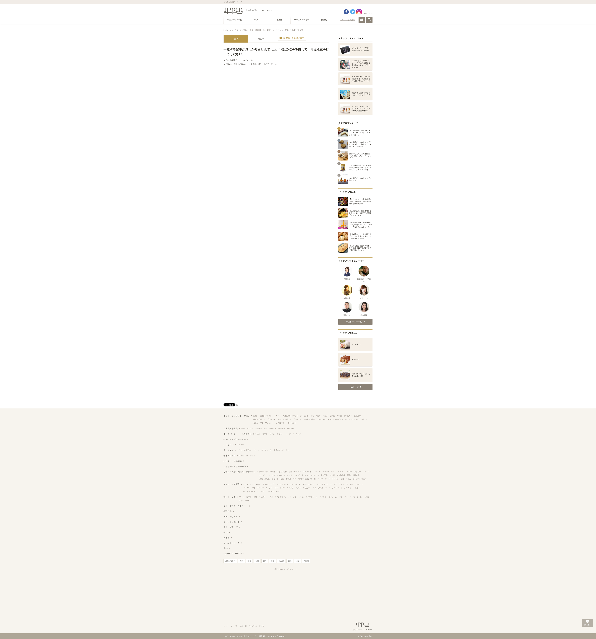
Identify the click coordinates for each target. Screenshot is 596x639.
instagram (359, 11)
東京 (241, 561)
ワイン (241, 497)
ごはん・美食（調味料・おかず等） (240, 472)
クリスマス (229, 450)
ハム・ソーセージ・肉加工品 (316, 475)
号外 (226, 548)
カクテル (323, 497)
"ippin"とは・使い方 (256, 626)
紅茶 (367, 497)
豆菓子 (357, 488)
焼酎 (255, 497)
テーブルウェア (231, 516)
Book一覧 (243, 626)
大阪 (297, 561)
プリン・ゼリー (308, 484)
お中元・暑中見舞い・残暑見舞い (349, 416)
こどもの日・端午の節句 (235, 466)
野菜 (349, 475)
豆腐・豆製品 (264, 479)
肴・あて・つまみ (360, 479)
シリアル (317, 472)
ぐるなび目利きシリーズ (246, 636)
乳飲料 (247, 500)
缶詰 (282, 479)
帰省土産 (272, 428)
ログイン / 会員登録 (347, 20)
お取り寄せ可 (230, 561)
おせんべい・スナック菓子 (313, 488)
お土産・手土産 (231, 428)
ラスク (341, 484)
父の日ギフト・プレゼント (286, 423)
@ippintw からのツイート (285, 569)
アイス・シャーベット (333, 488)
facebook (346, 11)
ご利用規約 (261, 636)
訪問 (243, 428)
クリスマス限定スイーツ (246, 450)
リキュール (332, 497)
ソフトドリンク (345, 497)
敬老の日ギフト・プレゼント (264, 419)
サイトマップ (272, 636)
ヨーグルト (307, 472)
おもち (252, 455)
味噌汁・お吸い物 (305, 479)
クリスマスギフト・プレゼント (289, 419)
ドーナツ (246, 488)
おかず (297, 475)
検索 (369, 20)
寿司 (294, 479)
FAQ (281, 636)
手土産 (257, 434)
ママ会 (265, 434)
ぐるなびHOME (229, 636)
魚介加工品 (341, 475)
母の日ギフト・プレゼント (263, 423)
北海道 (281, 561)
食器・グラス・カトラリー (236, 506)
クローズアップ (231, 527)
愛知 (272, 561)
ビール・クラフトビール (308, 497)
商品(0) (261, 39)
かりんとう (348, 488)
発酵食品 (356, 475)
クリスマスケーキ (265, 450)
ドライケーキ (280, 488)
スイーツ (240, 445)
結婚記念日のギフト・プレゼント (296, 416)
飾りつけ (280, 434)
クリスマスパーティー (282, 450)
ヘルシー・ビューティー (235, 439)
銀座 (289, 561)
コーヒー (360, 497)
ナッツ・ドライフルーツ (275, 475)
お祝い (255, 416)
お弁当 (288, 479)
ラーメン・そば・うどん (341, 479)
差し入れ (250, 428)
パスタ (289, 475)
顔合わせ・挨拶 (261, 428)
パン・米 (325, 472)
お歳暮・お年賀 (309, 419)
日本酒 (248, 497)
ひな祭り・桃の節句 (233, 461)
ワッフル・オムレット (354, 484)
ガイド (227, 538)
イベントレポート (232, 522)
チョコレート (295, 484)
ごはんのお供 (282, 472)
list (237, 405)
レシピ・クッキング (293, 434)
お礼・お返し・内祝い (319, 416)
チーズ (261, 475)
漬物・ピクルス (295, 472)
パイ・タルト (255, 484)
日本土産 (290, 428)
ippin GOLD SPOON (233, 553)
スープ (320, 479)
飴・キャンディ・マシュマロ (254, 491)
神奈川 (306, 561)
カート (362, 20)
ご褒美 (332, 416)
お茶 (241, 500)
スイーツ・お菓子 (232, 484)
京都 (249, 561)
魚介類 (332, 475)
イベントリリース (232, 543)
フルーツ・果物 (273, 491)
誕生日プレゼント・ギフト (270, 416)
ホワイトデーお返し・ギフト (356, 419)
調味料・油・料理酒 (267, 472)
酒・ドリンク (230, 497)
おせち (241, 455)
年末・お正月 (230, 455)
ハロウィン (229, 445)
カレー (327, 479)
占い (226, 532)
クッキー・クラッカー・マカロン (275, 484)
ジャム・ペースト (338, 472)
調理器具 (228, 511)
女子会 (272, 434)
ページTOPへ (587, 632)
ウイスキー (263, 497)
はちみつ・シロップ (361, 472)
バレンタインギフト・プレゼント (330, 419)
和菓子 (298, 488)
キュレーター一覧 (230, 626)
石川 (257, 561)
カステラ (290, 488)
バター (349, 472)
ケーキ (245, 484)
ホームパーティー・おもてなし (238, 434)
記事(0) (236, 39)
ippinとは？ (368, 13)
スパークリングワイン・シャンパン (283, 497)
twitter (352, 11)
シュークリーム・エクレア (326, 484)
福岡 (264, 561)
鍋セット (275, 479)
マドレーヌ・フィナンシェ (262, 488)
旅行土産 (281, 428)
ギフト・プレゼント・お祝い (237, 416)
